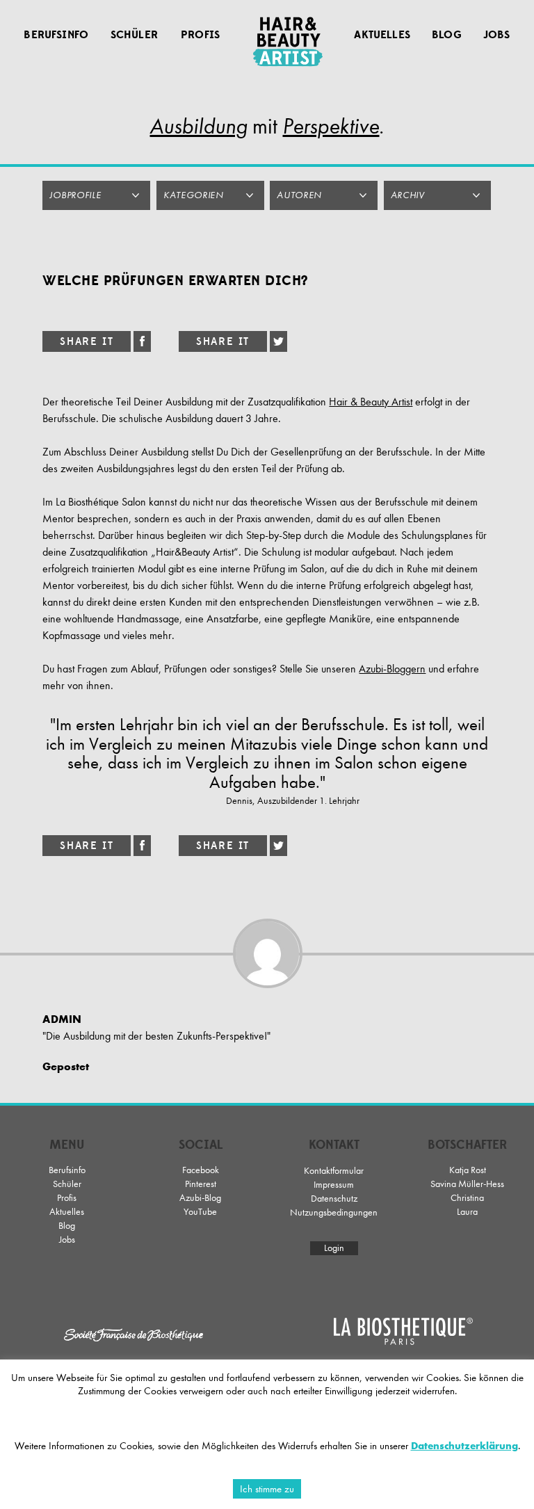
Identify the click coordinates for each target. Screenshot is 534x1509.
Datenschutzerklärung (464, 1445)
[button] (96, 195)
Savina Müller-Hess (467, 1184)
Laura (467, 1212)
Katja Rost (467, 1170)
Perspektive (330, 126)
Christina (467, 1198)
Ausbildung (198, 126)
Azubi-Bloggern (392, 668)
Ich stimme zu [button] (267, 1489)
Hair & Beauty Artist (370, 401)
